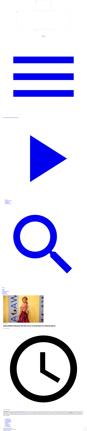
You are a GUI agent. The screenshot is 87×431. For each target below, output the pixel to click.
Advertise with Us (8, 203)
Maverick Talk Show (8, 200)
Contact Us (7, 202)
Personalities (7, 201)
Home (6, 199)
